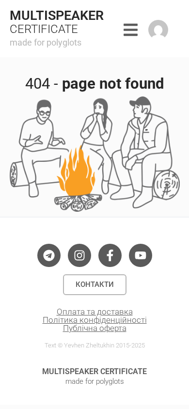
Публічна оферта (94, 328)
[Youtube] (140, 255)
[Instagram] (79, 255)
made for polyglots (45, 42)
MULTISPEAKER (57, 15)
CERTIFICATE (44, 29)
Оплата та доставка (95, 311)
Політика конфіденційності (95, 320)
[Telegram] (49, 255)
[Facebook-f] (110, 255)
